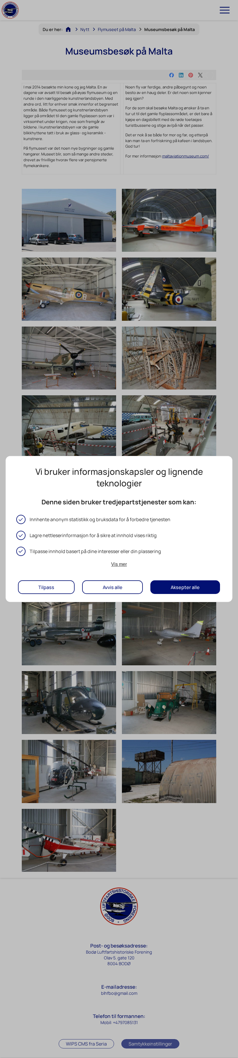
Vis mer (119, 564)
